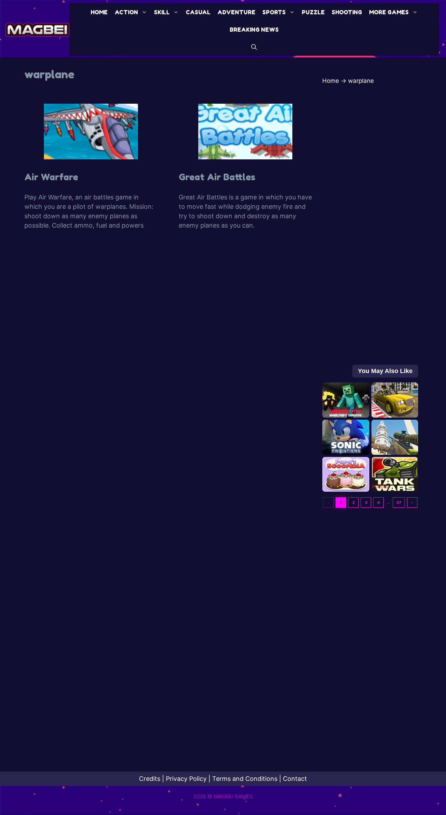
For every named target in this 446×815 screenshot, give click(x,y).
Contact (295, 778)
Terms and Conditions (244, 778)
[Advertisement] (370, 228)
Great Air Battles (217, 177)
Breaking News (254, 29)
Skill (162, 12)
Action (126, 12)
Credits (149, 778)
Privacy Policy (186, 778)
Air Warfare (51, 177)
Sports (274, 12)
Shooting (347, 12)
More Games (389, 12)
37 (398, 502)
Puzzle (313, 12)
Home (99, 12)
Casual (198, 12)
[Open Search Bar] (254, 47)
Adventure (236, 12)
